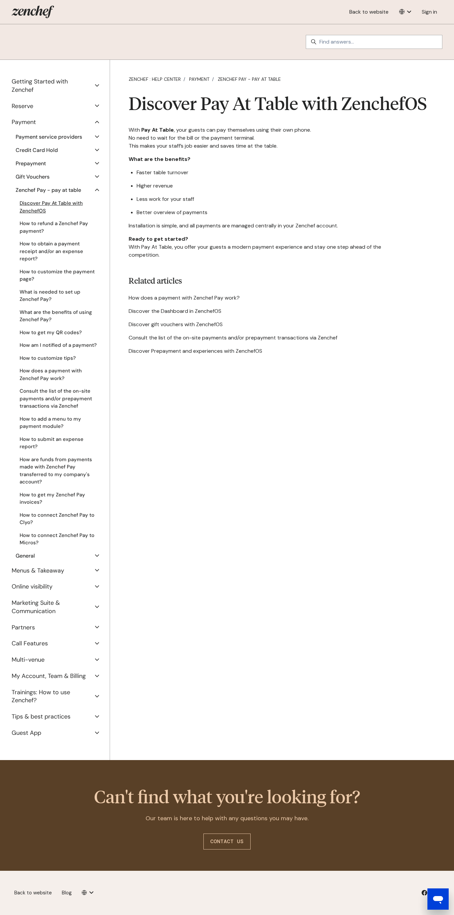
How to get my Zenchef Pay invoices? (52, 498)
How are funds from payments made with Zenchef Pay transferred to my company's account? (56, 470)
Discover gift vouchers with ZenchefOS (176, 324)
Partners (23, 627)
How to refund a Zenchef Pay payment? (54, 227)
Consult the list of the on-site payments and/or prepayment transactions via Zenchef (233, 337)
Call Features (30, 643)
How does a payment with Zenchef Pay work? (184, 297)
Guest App (26, 733)
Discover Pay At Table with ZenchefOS (51, 207)
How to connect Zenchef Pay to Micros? (57, 539)
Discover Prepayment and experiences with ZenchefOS (195, 350)
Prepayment (31, 163)
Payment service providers (49, 136)
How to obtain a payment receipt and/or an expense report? (51, 251)
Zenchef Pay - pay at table (249, 79)
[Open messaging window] (438, 899)
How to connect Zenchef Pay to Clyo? (57, 519)
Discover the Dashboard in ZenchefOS (175, 311)
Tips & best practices (41, 716)
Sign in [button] (429, 11)
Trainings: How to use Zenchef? (41, 696)
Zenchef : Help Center (155, 79)
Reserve (22, 106)
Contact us (227, 841)
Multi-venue (28, 660)
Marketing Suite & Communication (36, 607)
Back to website (369, 11)
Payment (199, 79)
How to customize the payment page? (57, 275)
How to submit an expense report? (51, 443)
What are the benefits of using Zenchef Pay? (56, 316)
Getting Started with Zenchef (40, 85)
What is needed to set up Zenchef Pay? (50, 296)
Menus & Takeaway (38, 571)
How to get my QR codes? (51, 332)
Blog (67, 892)
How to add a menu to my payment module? (50, 423)
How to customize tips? (48, 358)
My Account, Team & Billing (49, 676)
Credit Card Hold (37, 150)
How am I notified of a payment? (58, 345)
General (25, 555)
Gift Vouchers (33, 176)
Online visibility (32, 586)
